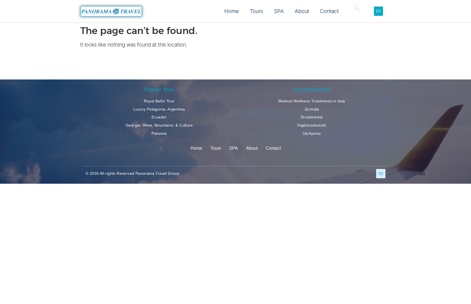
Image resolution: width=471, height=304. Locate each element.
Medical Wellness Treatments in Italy (311, 101)
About (302, 11)
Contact (329, 11)
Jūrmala (311, 109)
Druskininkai (312, 117)
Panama (159, 133)
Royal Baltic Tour (159, 101)
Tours (256, 11)
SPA (279, 11)
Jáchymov (312, 133)
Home (231, 11)
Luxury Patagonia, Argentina (159, 109)
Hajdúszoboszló (311, 125)
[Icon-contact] (378, 11)
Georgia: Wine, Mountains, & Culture (159, 125)
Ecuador (159, 117)
